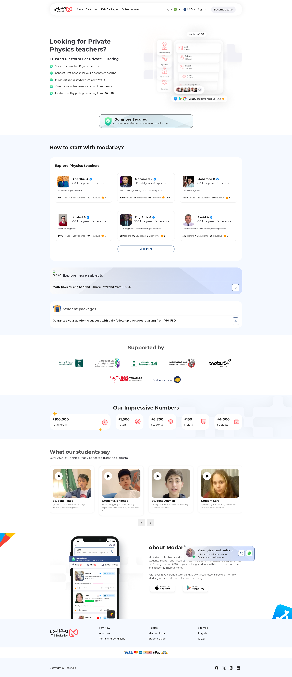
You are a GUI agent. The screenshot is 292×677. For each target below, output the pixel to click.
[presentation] (141, 522)
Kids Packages (109, 9)
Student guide (157, 638)
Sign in (202, 9)
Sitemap (203, 627)
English (202, 633)
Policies (153, 627)
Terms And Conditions (112, 638)
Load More (146, 249)
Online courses (130, 9)
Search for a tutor (87, 9)
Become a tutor (223, 9)
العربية (170, 9)
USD (190, 9)
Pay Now (104, 627)
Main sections (157, 633)
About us (104, 633)
